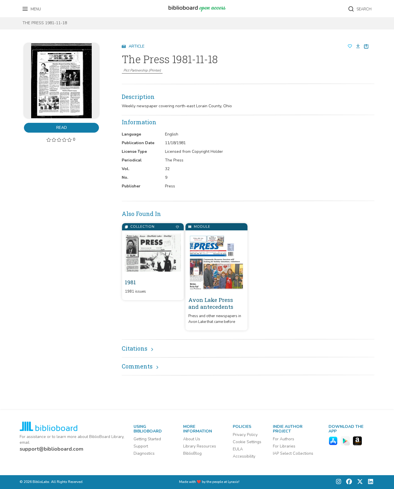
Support (141, 446)
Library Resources (199, 446)
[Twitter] (358, 482)
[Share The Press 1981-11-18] (366, 46)
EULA (238, 449)
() (142, 70)
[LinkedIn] (369, 482)
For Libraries (284, 446)
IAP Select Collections (293, 453)
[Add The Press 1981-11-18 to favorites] (350, 46)
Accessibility (244, 456)
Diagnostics (144, 453)
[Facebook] (347, 482)
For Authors (283, 439)
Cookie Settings (247, 442)
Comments (137, 366)
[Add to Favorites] (177, 227)
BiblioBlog (192, 453)
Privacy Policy (245, 434)
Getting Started (147, 439)
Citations (134, 348)
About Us (191, 439)
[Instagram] (338, 482)
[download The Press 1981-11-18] (356, 46)
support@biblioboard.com (51, 448)
